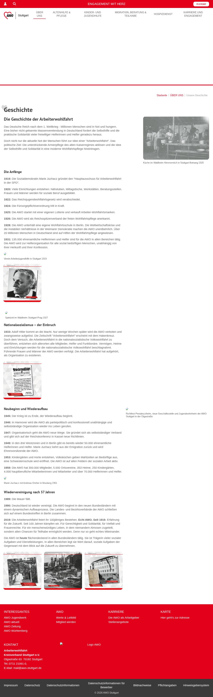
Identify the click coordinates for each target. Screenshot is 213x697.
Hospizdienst (163, 14)
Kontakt (201, 4)
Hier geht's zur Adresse (175, 617)
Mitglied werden (66, 622)
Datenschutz (32, 685)
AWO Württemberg (15, 630)
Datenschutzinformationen (63, 685)
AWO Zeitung (12, 626)
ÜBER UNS (39, 14)
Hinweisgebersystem (196, 685)
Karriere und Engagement (193, 14)
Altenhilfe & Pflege (61, 14)
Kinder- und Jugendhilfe (93, 14)
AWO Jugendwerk (15, 617)
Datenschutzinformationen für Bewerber (106, 685)
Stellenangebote (118, 622)
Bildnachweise (142, 685)
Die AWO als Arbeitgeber (123, 617)
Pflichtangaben (167, 685)
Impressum (11, 685)
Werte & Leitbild (66, 617)
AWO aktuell (11, 622)
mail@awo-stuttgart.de (27, 668)
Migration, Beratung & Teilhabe (130, 14)
